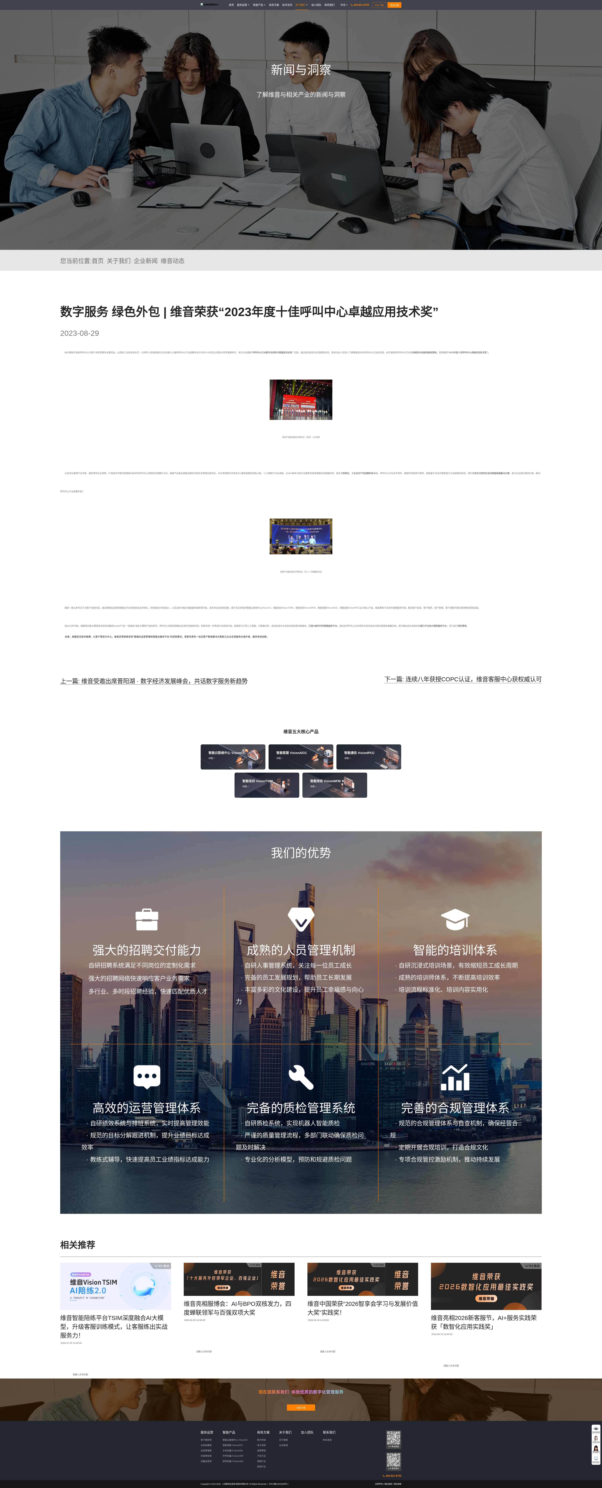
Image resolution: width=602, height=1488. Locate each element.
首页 (231, 5)
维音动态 (173, 261)
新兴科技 (261, 1440)
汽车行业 (261, 1456)
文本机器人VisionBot (233, 1450)
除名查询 (327, 1440)
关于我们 (119, 261)
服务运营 (207, 1432)
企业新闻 (146, 261)
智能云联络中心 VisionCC (235, 1440)
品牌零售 (261, 1450)
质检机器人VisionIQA (233, 1461)
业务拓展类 (206, 1445)
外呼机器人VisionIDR (233, 1456)
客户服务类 (206, 1440)
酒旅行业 (261, 1461)
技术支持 (287, 5)
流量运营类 (206, 1461)
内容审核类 (206, 1456)
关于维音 (283, 1440)
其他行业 (261, 1466)
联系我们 (330, 5)
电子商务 (261, 1445)
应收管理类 (206, 1450)
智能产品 (229, 1432)
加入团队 (316, 5)
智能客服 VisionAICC (233, 1445)
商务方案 (274, 5)
